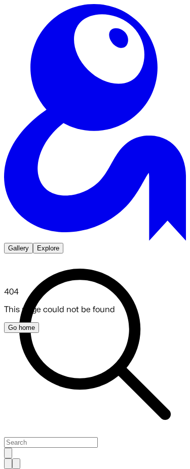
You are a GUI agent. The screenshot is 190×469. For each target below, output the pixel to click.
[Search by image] (8, 463)
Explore (48, 248)
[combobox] (51, 442)
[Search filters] (8, 453)
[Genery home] (95, 238)
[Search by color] (16, 463)
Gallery (18, 248)
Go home (21, 327)
